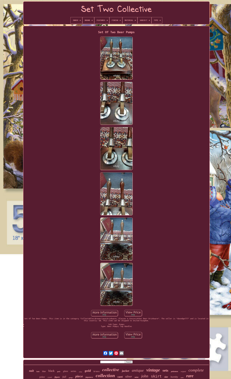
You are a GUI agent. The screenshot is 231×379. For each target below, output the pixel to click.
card (120, 377)
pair (58, 371)
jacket (125, 370)
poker (42, 377)
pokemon (174, 371)
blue (44, 371)
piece (79, 376)
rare (189, 375)
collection (105, 375)
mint (136, 377)
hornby (174, 376)
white (80, 372)
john (144, 376)
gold (88, 370)
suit (31, 370)
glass (65, 371)
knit (37, 371)
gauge (71, 377)
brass (97, 371)
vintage (153, 369)
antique (138, 370)
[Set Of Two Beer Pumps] (116, 58)
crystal (50, 377)
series (73, 371)
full (64, 376)
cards (182, 377)
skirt (156, 376)
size (166, 376)
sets (165, 370)
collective (110, 369)
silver (128, 376)
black (51, 370)
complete (196, 370)
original (183, 371)
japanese (89, 377)
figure (57, 377)
